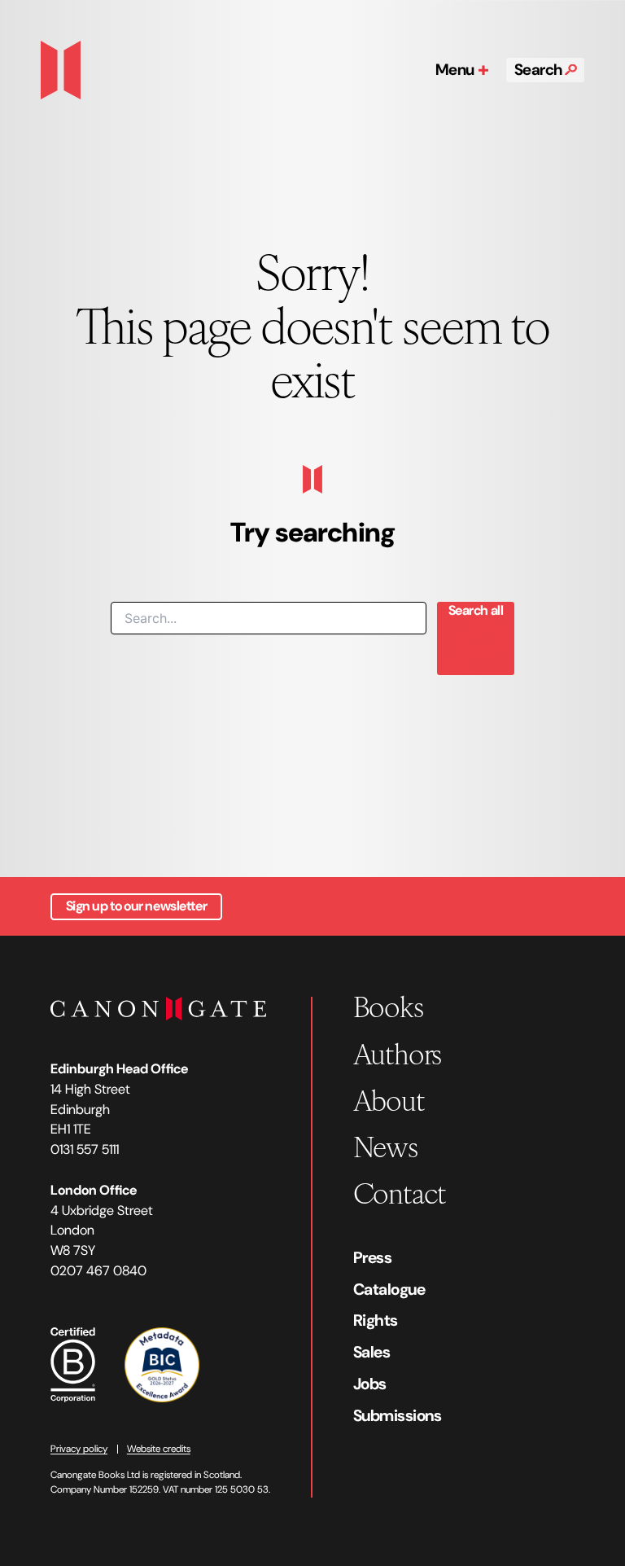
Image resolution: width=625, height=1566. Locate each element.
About (389, 1099)
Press (372, 1257)
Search (540, 69)
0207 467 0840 (98, 1270)
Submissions (397, 1415)
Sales (372, 1351)
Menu (456, 69)
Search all (476, 610)
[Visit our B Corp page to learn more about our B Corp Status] (72, 1363)
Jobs (370, 1383)
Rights (375, 1320)
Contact (400, 1192)
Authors (397, 1053)
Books (388, 1005)
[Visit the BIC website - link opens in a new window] (162, 1363)
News (385, 1145)
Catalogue (389, 1289)
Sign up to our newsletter (137, 906)
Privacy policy (78, 1448)
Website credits (158, 1448)
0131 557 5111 (84, 1149)
